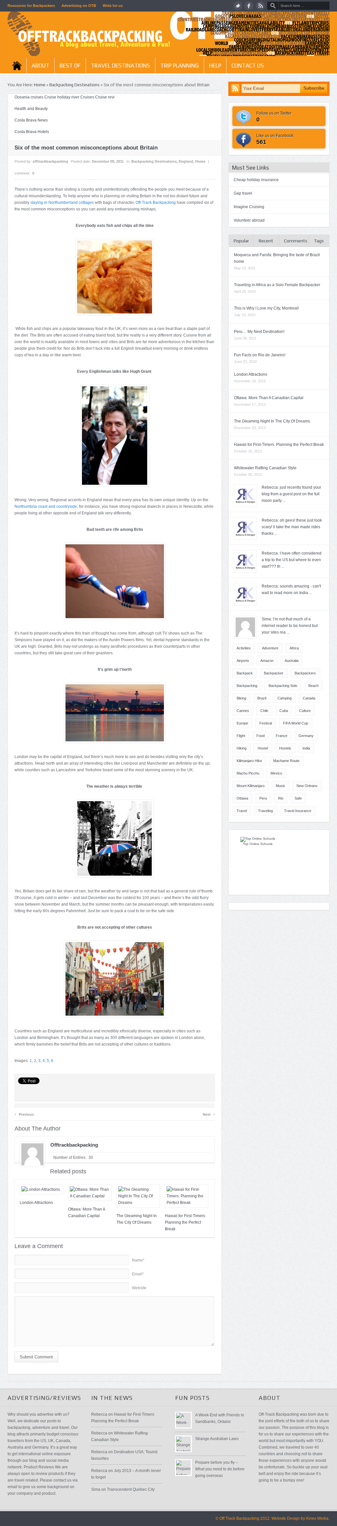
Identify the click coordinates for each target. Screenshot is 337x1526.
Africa (294, 648)
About (40, 65)
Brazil (261, 698)
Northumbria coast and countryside (45, 506)
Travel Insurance (297, 811)
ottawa (242, 798)
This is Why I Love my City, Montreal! (266, 308)
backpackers (305, 673)
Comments (295, 240)
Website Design (286, 1518)
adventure (270, 648)
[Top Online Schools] (257, 838)
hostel (263, 748)
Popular (241, 240)
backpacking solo (283, 686)
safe (298, 798)
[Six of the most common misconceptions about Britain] (114, 436)
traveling (265, 811)
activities (244, 648)
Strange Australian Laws (217, 1438)
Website (139, 1288)
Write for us (113, 6)
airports (243, 661)
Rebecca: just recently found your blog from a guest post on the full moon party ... (291, 494)
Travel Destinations (120, 65)
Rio (280, 798)
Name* (138, 1260)
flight (241, 736)
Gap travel (243, 193)
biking (241, 698)
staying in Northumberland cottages (62, 202)
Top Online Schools (257, 844)
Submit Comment (36, 1356)
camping (284, 698)
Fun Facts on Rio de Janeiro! (259, 355)
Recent (266, 240)
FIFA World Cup (295, 723)
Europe (242, 723)
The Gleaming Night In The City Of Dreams (272, 421)
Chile (264, 711)
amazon (266, 661)
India (306, 748)
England (186, 161)
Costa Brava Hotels (31, 131)
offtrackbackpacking (50, 161)
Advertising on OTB (79, 6)
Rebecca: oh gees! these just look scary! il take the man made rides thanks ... (292, 527)
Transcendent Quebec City (131, 1489)
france (281, 736)
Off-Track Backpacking (156, 202)
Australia (291, 661)
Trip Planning (179, 65)
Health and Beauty (31, 108)
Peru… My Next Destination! (259, 331)
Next (209, 1113)
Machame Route (286, 761)
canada (309, 698)
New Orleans (307, 786)
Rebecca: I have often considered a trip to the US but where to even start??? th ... (292, 560)
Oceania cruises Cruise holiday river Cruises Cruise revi (64, 97)
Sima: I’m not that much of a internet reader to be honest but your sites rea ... (290, 626)
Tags (319, 240)
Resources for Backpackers (31, 6)
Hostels (285, 748)
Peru (263, 798)
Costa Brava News (31, 120)
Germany (306, 736)
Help (215, 65)
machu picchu (248, 773)
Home (17, 65)
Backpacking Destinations (74, 84)
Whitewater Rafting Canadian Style (265, 468)
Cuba (283, 711)
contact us (247, 65)
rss (260, 5)
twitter (237, 5)
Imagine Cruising (249, 206)
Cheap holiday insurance (256, 179)
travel (242, 811)
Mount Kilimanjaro (251, 786)
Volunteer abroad (249, 220)
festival (265, 723)
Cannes (243, 711)
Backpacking (247, 686)
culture (305, 711)
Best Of (70, 65)
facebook (249, 5)
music (280, 786)
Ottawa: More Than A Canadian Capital (268, 397)
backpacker (273, 673)
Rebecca (99, 1414)
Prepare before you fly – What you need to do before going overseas (220, 1469)
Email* (138, 1274)
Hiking (241, 748)
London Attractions (36, 1202)
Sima (95, 1489)
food (260, 736)
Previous (24, 1113)
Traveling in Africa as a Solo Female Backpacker (277, 285)
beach (313, 686)
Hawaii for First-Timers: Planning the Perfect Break (185, 1222)
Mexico (276, 773)
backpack (245, 673)
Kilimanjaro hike (249, 761)
